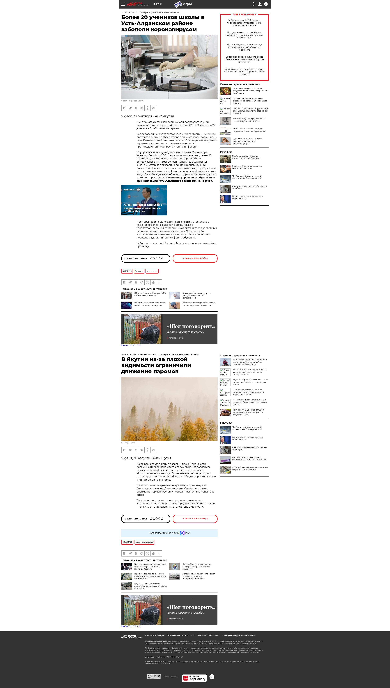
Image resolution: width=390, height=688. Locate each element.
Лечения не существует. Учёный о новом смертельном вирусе (249, 119)
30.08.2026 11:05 (128, 354)
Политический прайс (208, 636)
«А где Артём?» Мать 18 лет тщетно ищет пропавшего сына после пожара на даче (249, 372)
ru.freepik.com (128, 443)
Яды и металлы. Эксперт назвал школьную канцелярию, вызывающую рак (248, 141)
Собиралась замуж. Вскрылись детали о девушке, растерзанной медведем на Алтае (248, 392)
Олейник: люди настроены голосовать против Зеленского (247, 157)
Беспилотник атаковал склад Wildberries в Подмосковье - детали (249, 458)
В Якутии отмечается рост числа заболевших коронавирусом (149, 304)
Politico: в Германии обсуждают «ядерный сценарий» (247, 167)
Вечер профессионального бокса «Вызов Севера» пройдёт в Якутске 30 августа (244, 59)
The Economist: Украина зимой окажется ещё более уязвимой (246, 177)
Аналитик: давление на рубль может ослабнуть (249, 187)
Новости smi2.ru (131, 345)
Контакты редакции (154, 636)
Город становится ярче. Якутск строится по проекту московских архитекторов (244, 35)
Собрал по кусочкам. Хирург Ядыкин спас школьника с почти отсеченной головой (250, 110)
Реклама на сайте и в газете (181, 636)
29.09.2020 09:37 (128, 12)
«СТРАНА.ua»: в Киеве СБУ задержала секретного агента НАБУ (250, 468)
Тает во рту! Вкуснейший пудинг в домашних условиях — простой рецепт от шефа (249, 412)
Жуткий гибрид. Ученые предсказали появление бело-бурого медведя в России (251, 382)
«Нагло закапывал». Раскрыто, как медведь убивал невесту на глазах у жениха (250, 402)
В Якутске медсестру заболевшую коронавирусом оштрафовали (199, 304)
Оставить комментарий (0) (195, 258)
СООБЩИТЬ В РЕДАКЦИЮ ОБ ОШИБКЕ (238, 636)
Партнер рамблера (171, 677)
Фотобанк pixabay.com (132, 101)
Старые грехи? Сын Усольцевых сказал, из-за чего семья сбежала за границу (250, 100)
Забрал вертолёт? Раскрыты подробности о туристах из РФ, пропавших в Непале (244, 23)
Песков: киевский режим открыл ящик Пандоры (247, 197)
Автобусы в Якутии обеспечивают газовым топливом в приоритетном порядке (244, 72)
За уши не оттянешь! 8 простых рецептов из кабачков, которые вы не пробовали (251, 90)
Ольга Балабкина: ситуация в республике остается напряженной (197, 295)
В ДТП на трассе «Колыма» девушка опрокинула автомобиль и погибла (150, 586)
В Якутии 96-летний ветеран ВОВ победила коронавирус (150, 294)
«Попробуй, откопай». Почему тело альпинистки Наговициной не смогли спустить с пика (250, 362)
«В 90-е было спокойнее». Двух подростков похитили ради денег (249, 129)
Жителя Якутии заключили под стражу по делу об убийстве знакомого (244, 47)
